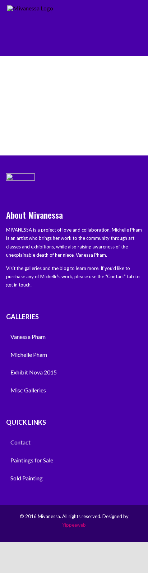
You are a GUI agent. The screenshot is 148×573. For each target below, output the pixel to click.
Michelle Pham (28, 354)
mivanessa (108, 81)
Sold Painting (26, 478)
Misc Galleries (28, 390)
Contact (20, 442)
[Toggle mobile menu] (138, 15)
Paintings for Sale (31, 460)
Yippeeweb (74, 525)
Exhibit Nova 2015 (33, 372)
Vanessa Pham (28, 336)
